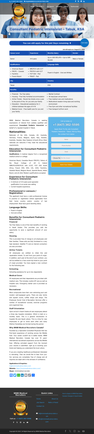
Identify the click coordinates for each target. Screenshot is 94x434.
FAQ (31, 11)
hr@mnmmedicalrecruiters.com (20, 366)
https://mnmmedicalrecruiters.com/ (28, 368)
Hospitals (59, 6)
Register (47, 11)
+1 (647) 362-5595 (66, 124)
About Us (39, 6)
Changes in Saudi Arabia (74, 396)
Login (54, 11)
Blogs (66, 6)
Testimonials (74, 6)
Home (32, 6)
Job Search (50, 6)
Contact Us (38, 11)
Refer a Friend (53, 402)
